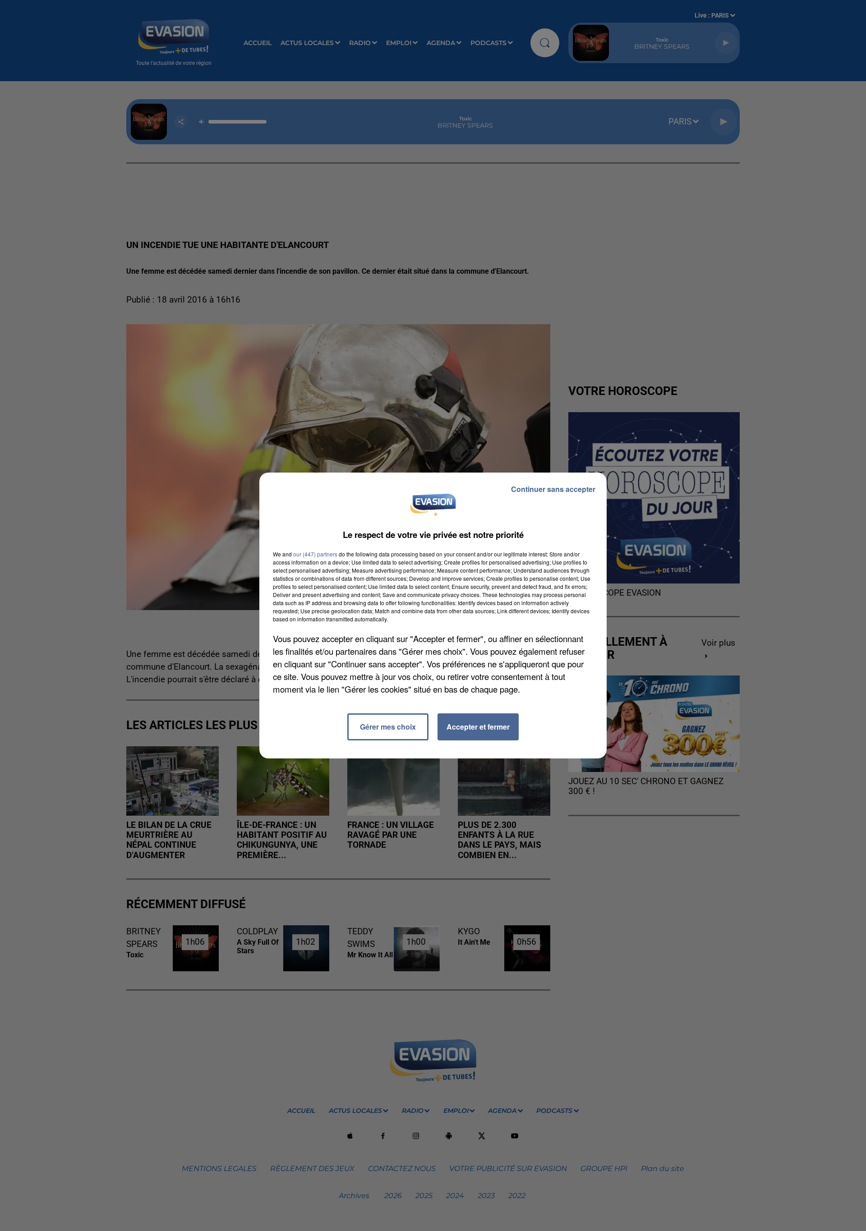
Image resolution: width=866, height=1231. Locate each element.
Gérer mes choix (388, 726)
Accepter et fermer (478, 726)
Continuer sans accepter (553, 489)
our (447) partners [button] (315, 554)
